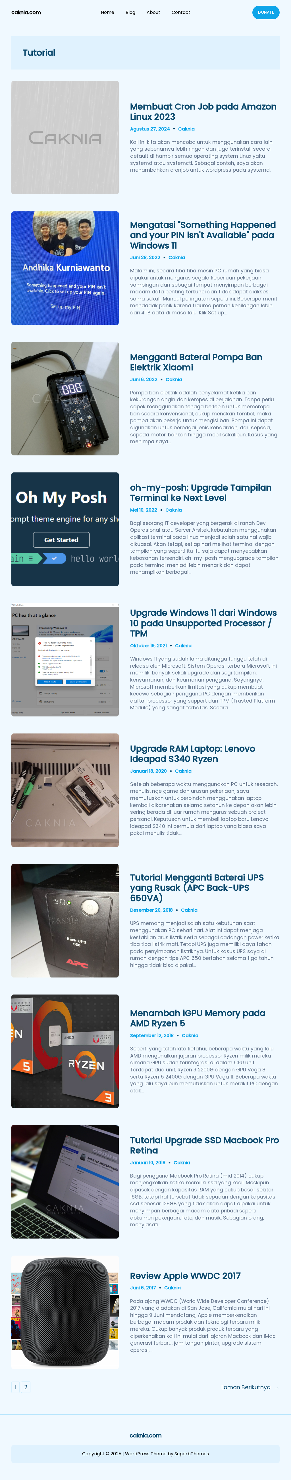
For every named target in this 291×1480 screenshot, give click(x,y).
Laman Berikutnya (250, 1387)
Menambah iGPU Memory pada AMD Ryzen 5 (197, 1018)
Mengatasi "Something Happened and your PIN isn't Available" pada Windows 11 (203, 235)
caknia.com (26, 12)
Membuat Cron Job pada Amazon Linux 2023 (203, 112)
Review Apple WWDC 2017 (185, 1276)
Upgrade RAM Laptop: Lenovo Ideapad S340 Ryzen (192, 754)
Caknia (186, 129)
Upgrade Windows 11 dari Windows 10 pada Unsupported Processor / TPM (203, 623)
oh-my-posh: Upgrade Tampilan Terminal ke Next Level (201, 493)
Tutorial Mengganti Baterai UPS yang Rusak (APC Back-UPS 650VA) (197, 888)
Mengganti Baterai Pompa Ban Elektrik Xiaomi (196, 362)
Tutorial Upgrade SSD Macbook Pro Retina (204, 1145)
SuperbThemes (191, 1453)
